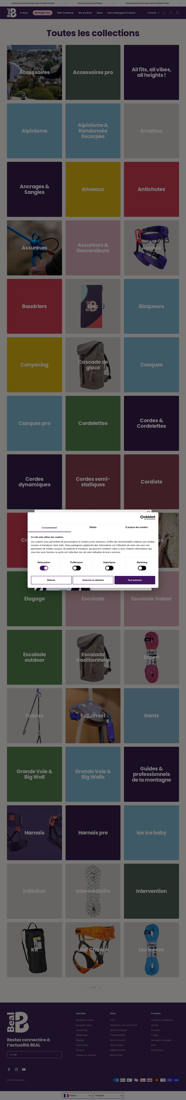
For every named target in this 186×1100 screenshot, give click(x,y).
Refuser (51, 580)
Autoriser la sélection (93, 580)
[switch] (77, 568)
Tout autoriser (135, 580)
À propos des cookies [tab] (136, 527)
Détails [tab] (93, 527)
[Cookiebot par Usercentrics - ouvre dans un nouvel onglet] (142, 518)
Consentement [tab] (49, 527)
